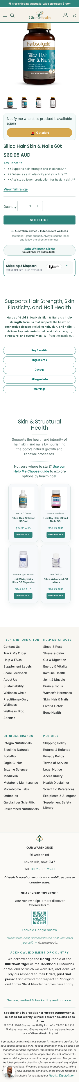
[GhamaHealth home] (39, 839)
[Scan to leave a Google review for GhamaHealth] (39, 918)
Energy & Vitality (55, 666)
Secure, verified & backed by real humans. (39, 1000)
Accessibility (53, 776)
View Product (23, 535)
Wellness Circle (15, 693)
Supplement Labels (18, 666)
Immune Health (54, 673)
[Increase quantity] (39, 206)
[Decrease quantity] (21, 206)
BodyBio (10, 756)
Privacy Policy (53, 756)
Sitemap (10, 718)
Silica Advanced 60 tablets (56, 581)
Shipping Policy (54, 743)
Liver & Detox (53, 706)
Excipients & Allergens (59, 796)
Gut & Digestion (54, 660)
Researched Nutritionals (21, 809)
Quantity (10, 206)
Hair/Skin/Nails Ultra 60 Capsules (23, 581)
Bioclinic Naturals (16, 749)
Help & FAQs (13, 660)
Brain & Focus (53, 686)
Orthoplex (11, 796)
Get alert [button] (42, 132)
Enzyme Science (15, 769)
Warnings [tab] (39, 389)
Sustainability (14, 686)
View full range (16, 189)
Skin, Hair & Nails (56, 699)
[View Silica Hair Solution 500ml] (23, 498)
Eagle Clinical (13, 763)
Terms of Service (55, 763)
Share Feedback (15, 673)
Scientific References (58, 789)
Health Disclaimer (56, 782)
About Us (10, 679)
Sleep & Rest (52, 646)
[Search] (14, 15)
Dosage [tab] (39, 369)
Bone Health (52, 712)
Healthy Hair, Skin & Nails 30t (55, 520)
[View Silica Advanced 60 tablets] (56, 559)
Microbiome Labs (16, 789)
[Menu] (5, 15)
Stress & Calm (53, 653)
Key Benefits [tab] (39, 350)
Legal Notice (52, 769)
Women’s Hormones (57, 693)
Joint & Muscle (54, 679)
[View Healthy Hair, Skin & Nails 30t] (56, 498)
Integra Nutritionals (18, 743)
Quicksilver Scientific (19, 802)
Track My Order (15, 653)
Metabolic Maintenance (21, 782)
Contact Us (12, 646)
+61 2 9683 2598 (42, 869)
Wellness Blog (14, 711)
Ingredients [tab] (39, 360)
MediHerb (11, 776)
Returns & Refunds (56, 749)
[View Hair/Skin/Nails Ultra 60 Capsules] (23, 559)
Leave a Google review (39, 930)
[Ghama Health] (39, 15)
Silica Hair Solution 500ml (23, 520)
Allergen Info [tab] (39, 379)
